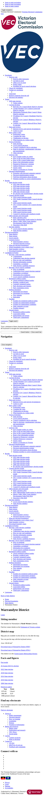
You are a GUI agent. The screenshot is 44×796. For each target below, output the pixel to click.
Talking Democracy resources (22, 166)
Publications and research (17, 730)
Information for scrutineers (21, 275)
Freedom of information (16, 725)
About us (8, 713)
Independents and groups (21, 315)
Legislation (12, 721)
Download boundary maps (17, 251)
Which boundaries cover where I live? (21, 247)
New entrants (17, 295)
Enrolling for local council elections (24, 86)
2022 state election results (21, 184)
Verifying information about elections (25, 177)
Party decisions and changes (22, 286)
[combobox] (10, 332)
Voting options (18, 103)
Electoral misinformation (17, 171)
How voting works (15, 132)
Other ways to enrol (19, 83)
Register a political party (21, 282)
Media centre (13, 728)
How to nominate (18, 269)
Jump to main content (12, 6)
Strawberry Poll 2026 (20, 225)
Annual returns (14, 310)
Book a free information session (23, 162)
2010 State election (7, 680)
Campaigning (17, 256)
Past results (4, 662)
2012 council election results (22, 210)
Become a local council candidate (20, 267)
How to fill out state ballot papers (23, 158)
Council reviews (14, 240)
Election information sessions (22, 262)
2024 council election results (22, 197)
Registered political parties (17, 278)
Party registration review (21, 288)
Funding (11, 299)
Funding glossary (18, 308)
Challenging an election (20, 138)
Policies (11, 723)
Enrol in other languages (21, 79)
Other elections (18, 153)
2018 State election (7, 673)
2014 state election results (21, 188)
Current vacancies (15, 737)
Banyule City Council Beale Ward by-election (28, 107)
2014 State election (7, 676)
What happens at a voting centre (23, 140)
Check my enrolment (16, 88)
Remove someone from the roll (19, 95)
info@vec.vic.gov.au (15, 745)
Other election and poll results (18, 216)
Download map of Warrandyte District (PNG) (15, 650)
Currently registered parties (21, 284)
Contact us (8, 741)
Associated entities (19, 314)
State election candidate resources (24, 266)
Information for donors (20, 291)
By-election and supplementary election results (28, 193)
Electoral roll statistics (16, 97)
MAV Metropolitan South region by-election (27, 219)
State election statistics (20, 230)
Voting (7, 99)
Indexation (16, 297)
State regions (13, 236)
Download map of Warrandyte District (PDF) (15, 647)
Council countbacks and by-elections (25, 147)
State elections (17, 144)
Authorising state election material (24, 258)
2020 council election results (22, 203)
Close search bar (36, 332)
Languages (4, 321)
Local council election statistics (23, 229)
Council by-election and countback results (26, 214)
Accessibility (9, 788)
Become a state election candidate (20, 254)
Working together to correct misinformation (27, 179)
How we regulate (14, 719)
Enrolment (8, 75)
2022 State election (7, 669)
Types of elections (15, 142)
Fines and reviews (15, 127)
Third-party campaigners (21, 317)
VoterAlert (12, 94)
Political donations (15, 290)
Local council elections (20, 145)
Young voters (17, 168)
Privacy (7, 782)
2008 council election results (22, 212)
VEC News (13, 732)
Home (7, 599)
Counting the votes (19, 136)
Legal (7, 784)
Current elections (14, 105)
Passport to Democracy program (23, 164)
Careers (7, 736)
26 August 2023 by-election (10, 666)
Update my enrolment (16, 90)
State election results (15, 182)
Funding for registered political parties (25, 301)
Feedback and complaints (17, 747)
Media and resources (11, 726)
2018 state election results (21, 186)
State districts (13, 234)
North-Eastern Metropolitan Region (25, 654)
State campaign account (20, 306)
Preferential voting (19, 134)
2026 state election (15, 101)
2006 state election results (21, 192)
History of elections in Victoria (23, 169)
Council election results (16, 195)
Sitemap (7, 786)
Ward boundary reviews (21, 241)
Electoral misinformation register (23, 175)
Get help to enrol (18, 81)
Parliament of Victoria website (30, 627)
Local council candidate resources (24, 277)
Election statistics (14, 227)
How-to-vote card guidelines (22, 260)
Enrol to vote (13, 77)
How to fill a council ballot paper (23, 160)
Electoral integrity (14, 717)
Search (3, 323)
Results (7, 180)
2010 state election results (21, 190)
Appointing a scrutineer (20, 264)
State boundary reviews (16, 249)
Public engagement (15, 715)
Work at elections (14, 739)
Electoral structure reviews (21, 243)
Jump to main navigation (13, 2)
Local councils (13, 238)
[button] (7, 10)
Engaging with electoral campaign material (27, 173)
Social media (13, 734)
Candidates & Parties (11, 253)
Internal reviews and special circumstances (26, 129)
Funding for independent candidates (24, 304)
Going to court (18, 131)
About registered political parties (23, 280)
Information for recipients (21, 293)
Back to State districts (8, 596)
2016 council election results (22, 208)
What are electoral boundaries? (19, 245)
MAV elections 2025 (20, 217)
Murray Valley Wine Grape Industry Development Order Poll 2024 (24, 222)
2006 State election (7, 683)
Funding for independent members (24, 303)
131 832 (11, 743)
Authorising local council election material (26, 271)
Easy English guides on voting (23, 156)
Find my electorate (7, 710)
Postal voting (17, 84)
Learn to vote (13, 155)
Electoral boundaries (11, 232)
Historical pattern (6, 687)
